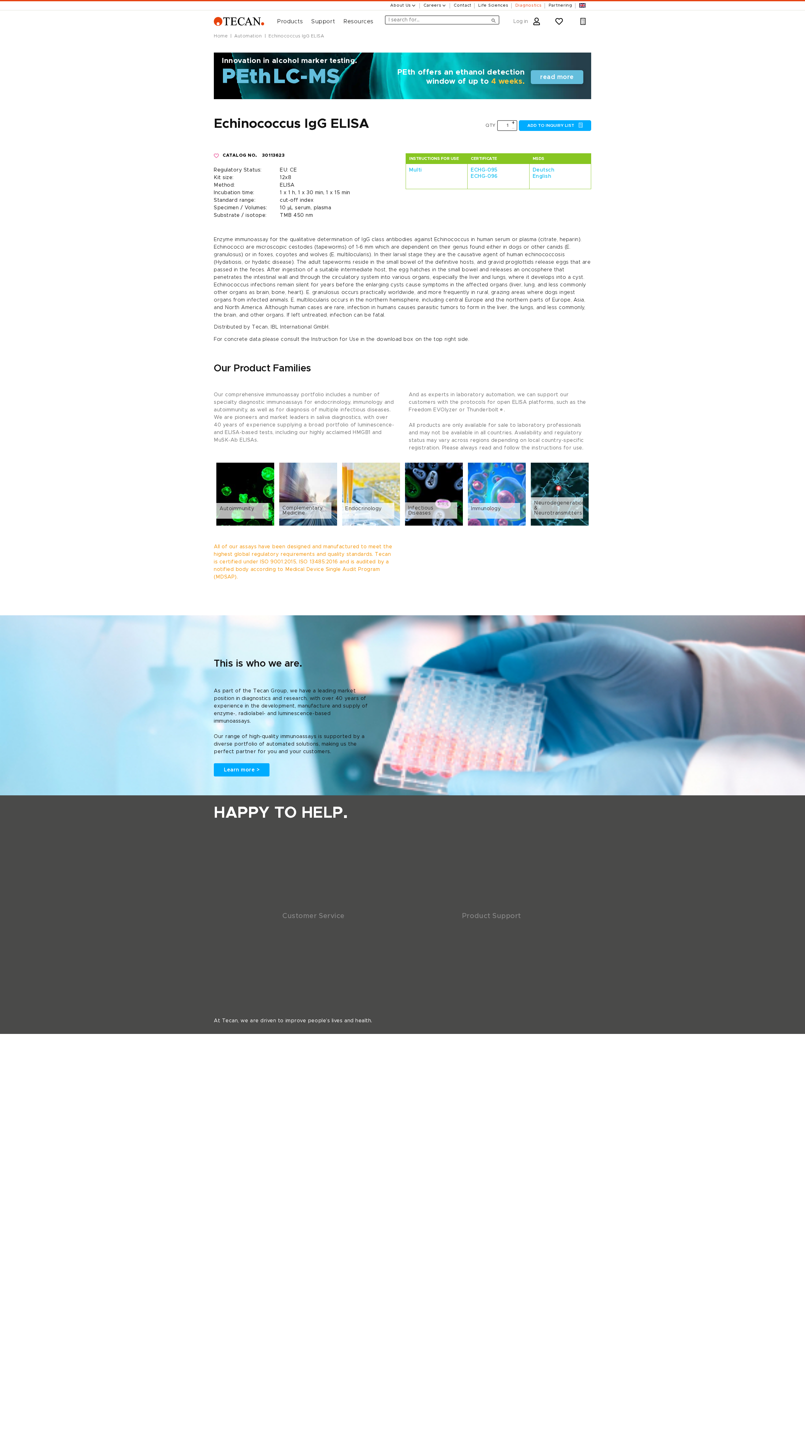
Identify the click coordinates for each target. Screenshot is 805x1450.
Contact (462, 5)
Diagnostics (528, 5)
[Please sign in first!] (216, 155)
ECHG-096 (484, 176)
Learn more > (241, 769)
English (542, 176)
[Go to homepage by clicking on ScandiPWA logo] (239, 21)
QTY (491, 125)
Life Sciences (493, 5)
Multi (415, 169)
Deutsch (544, 169)
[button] (287, 21)
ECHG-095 (484, 169)
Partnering (560, 5)
